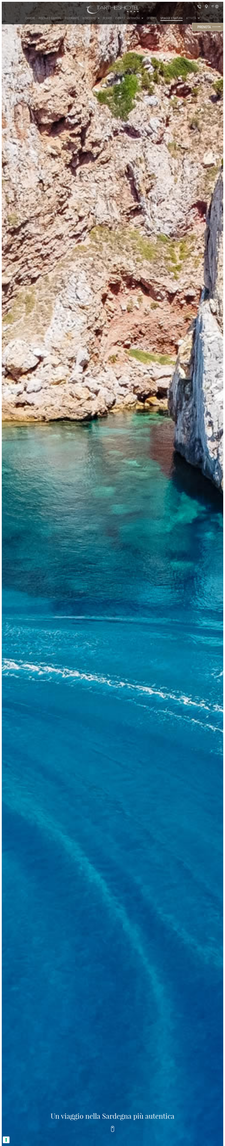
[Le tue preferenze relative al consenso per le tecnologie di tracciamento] (6, 1139)
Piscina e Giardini (50, 18)
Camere (30, 18)
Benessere (89, 18)
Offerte (152, 18)
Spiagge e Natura (171, 18)
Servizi (107, 18)
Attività (191, 18)
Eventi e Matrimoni (127, 18)
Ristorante (72, 18)
